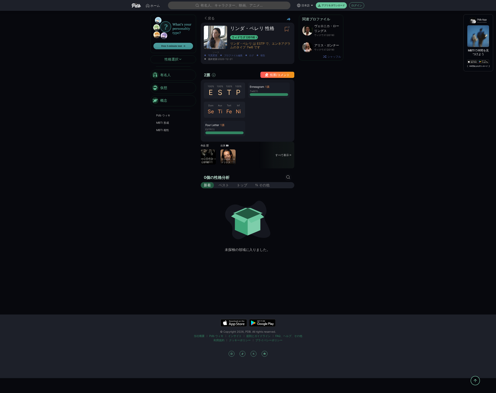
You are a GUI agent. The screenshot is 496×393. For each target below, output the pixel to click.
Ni (238, 111)
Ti (220, 111)
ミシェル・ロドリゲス (228, 161)
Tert (229, 105)
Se (211, 111)
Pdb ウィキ (163, 115)
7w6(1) (254, 91)
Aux (220, 105)
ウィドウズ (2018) (243, 37)
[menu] (173, 88)
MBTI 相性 (162, 130)
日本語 (305, 5)
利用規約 (219, 340)
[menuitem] (173, 75)
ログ (251, 55)
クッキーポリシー (240, 340)
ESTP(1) (209, 129)
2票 (207, 75)
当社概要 (199, 336)
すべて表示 (282, 155)
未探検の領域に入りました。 (247, 250)
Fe (229, 111)
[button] (224, 128)
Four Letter (212, 125)
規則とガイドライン (258, 336)
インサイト (235, 336)
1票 (222, 125)
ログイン (356, 5)
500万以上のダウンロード (478, 66)
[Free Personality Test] (173, 33)
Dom (210, 105)
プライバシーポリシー (268, 340)
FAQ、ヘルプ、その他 (288, 336)
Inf (238, 105)
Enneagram (257, 86)
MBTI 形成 (162, 122)
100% (211, 86)
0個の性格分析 (217, 177)
